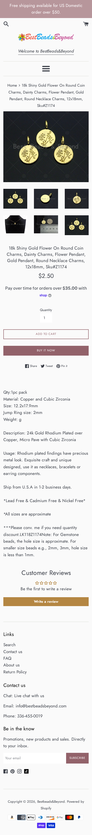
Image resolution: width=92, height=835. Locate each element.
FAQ (7, 658)
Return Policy (15, 672)
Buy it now (46, 350)
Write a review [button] (46, 601)
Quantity (46, 310)
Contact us (12, 652)
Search (9, 645)
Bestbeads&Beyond (51, 801)
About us (11, 665)
